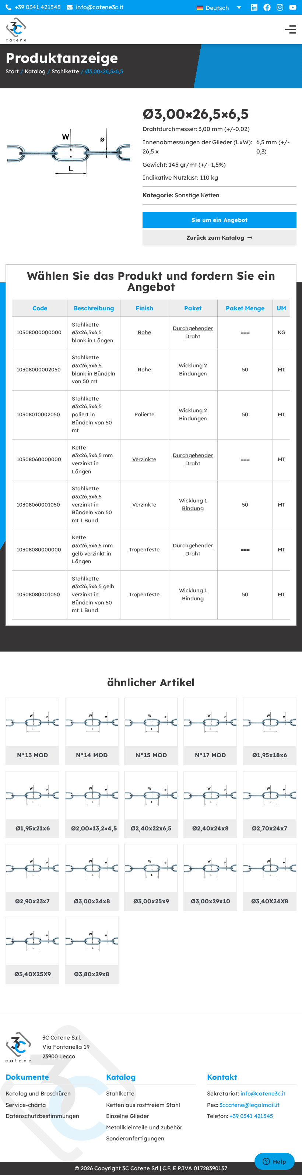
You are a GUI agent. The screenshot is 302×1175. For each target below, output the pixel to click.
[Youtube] (292, 7)
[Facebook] (267, 7)
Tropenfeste (144, 549)
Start (12, 71)
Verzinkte (144, 459)
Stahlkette (65, 71)
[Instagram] (280, 7)
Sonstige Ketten (197, 195)
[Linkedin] (254, 7)
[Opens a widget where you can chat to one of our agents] (274, 1162)
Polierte (144, 414)
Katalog (35, 71)
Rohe (144, 332)
